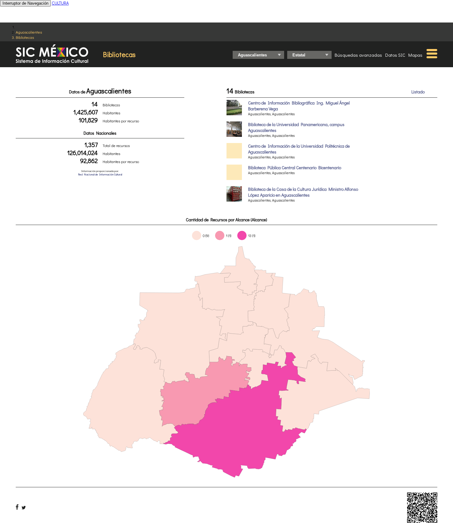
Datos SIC (395, 55)
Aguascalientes (29, 32)
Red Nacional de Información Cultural (100, 174)
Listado (418, 92)
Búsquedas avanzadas (358, 55)
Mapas (415, 55)
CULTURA (60, 3)
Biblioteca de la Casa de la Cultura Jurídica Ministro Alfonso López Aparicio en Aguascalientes (303, 192)
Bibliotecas (25, 37)
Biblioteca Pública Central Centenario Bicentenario (294, 167)
